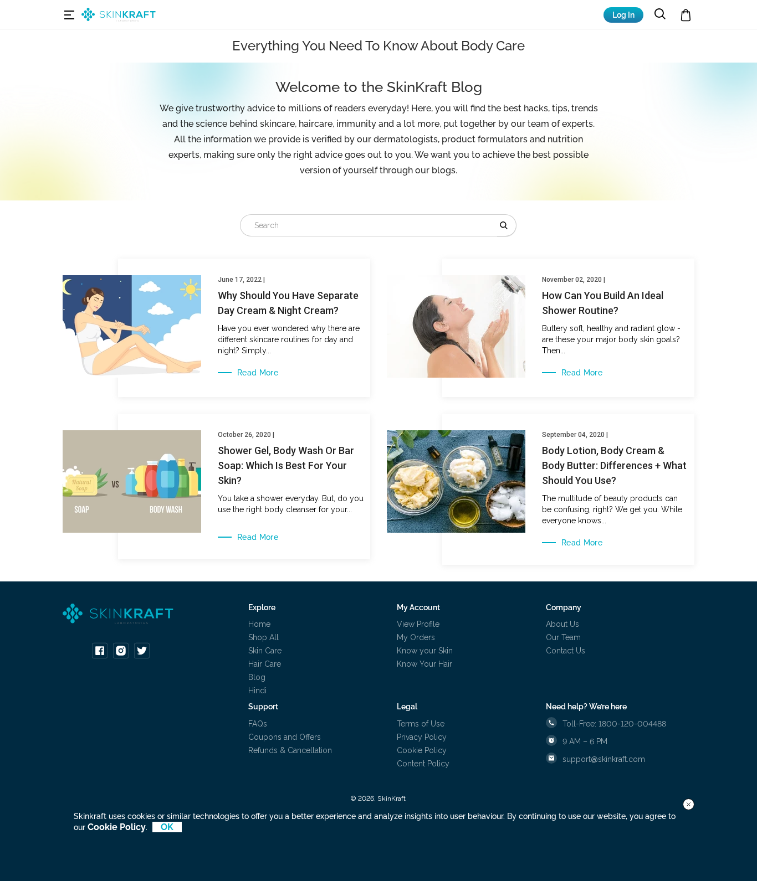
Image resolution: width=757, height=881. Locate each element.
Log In (623, 15)
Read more (257, 372)
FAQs (257, 723)
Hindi (257, 690)
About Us (562, 624)
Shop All (263, 637)
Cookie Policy (422, 750)
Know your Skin (425, 650)
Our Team (563, 637)
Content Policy (423, 763)
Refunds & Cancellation (290, 750)
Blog (256, 677)
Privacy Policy (422, 737)
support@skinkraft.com (603, 759)
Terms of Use (420, 723)
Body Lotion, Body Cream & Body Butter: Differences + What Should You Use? (614, 465)
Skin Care (265, 650)
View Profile (418, 624)
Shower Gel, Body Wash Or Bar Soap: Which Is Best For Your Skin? (286, 465)
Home (259, 624)
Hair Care (264, 664)
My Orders (416, 637)
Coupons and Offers (284, 737)
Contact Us (565, 650)
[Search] (506, 225)
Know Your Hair (424, 664)
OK (167, 827)
